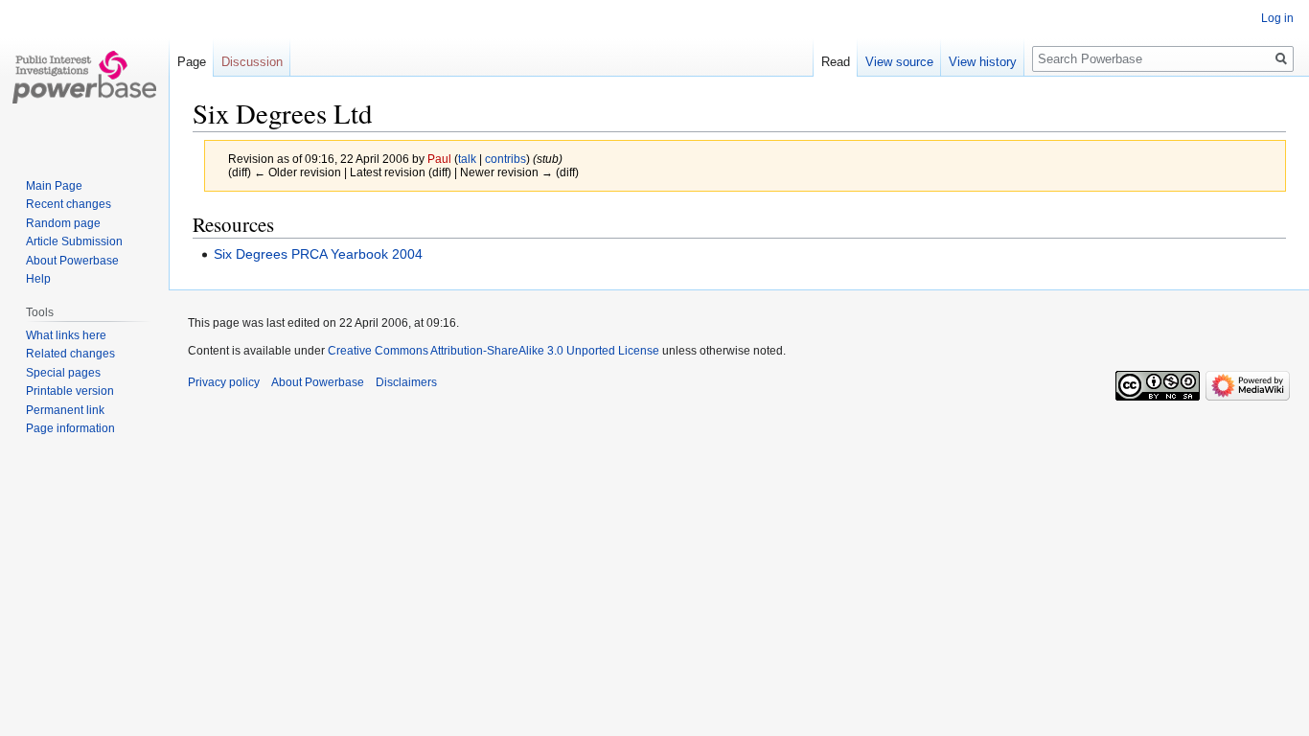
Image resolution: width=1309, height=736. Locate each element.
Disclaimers (406, 382)
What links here (66, 335)
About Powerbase (72, 260)
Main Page (54, 186)
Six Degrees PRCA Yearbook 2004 (318, 254)
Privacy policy (224, 382)
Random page (63, 223)
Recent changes (68, 204)
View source (899, 62)
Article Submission (74, 241)
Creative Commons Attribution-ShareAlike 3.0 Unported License (493, 350)
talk (467, 158)
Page (191, 62)
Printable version (70, 391)
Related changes (70, 353)
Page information (70, 428)
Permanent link (65, 410)
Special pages (63, 373)
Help (38, 279)
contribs (505, 158)
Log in (1277, 18)
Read (835, 62)
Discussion (252, 62)
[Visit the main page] (84, 76)
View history (983, 62)
